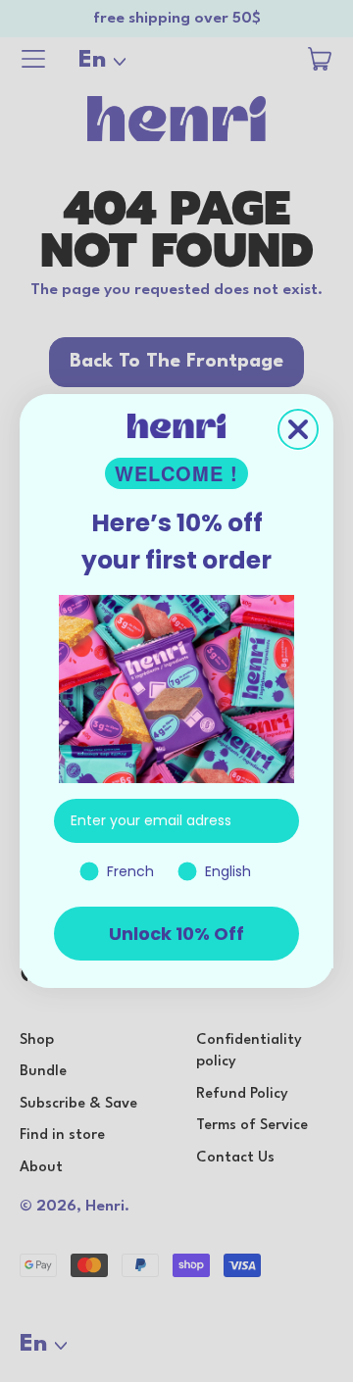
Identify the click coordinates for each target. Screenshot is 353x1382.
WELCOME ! (176, 473)
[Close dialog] (298, 429)
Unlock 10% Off (176, 933)
